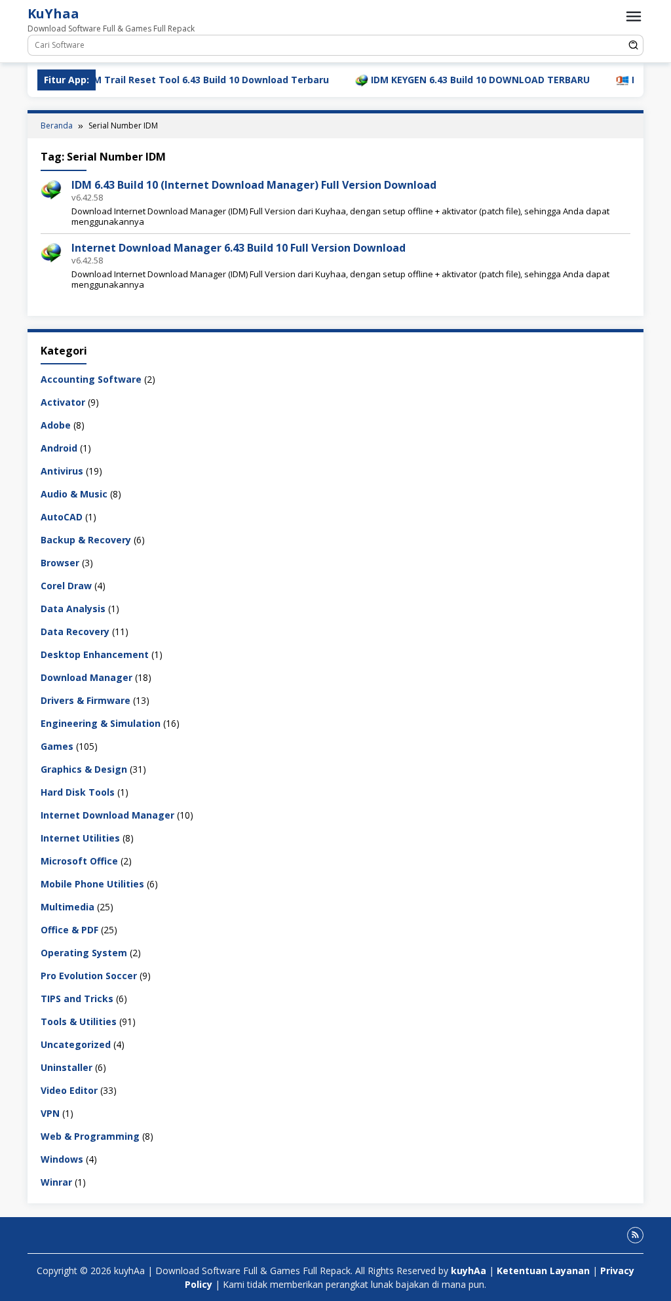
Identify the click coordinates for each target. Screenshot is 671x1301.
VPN (50, 1113)
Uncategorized (76, 1044)
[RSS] (635, 1235)
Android (59, 448)
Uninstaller (66, 1067)
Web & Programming (90, 1136)
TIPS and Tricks (77, 998)
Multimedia (67, 907)
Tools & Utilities (79, 1021)
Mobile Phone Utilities (92, 884)
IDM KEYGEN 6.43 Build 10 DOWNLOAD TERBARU (451, 79)
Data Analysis (73, 608)
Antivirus (62, 471)
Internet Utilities (80, 838)
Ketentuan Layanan (543, 1270)
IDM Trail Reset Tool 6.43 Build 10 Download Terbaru (177, 79)
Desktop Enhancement (95, 654)
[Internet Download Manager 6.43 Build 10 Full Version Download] (51, 252)
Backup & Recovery (86, 540)
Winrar (56, 1182)
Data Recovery (75, 631)
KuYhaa (53, 13)
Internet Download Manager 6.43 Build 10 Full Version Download (238, 248)
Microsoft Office (79, 861)
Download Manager (86, 677)
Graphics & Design (84, 769)
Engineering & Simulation (101, 723)
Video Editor (69, 1090)
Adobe (56, 425)
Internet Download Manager (107, 815)
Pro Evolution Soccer (89, 975)
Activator (63, 402)
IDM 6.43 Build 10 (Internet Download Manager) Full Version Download (253, 185)
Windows (62, 1159)
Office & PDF (69, 929)
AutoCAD (62, 517)
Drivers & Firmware (85, 700)
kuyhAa (470, 1270)
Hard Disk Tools (78, 792)
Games (57, 746)
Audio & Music (74, 494)
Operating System (84, 952)
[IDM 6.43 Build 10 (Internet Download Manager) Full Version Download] (51, 189)
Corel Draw (66, 585)
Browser (60, 562)
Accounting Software (91, 379)
